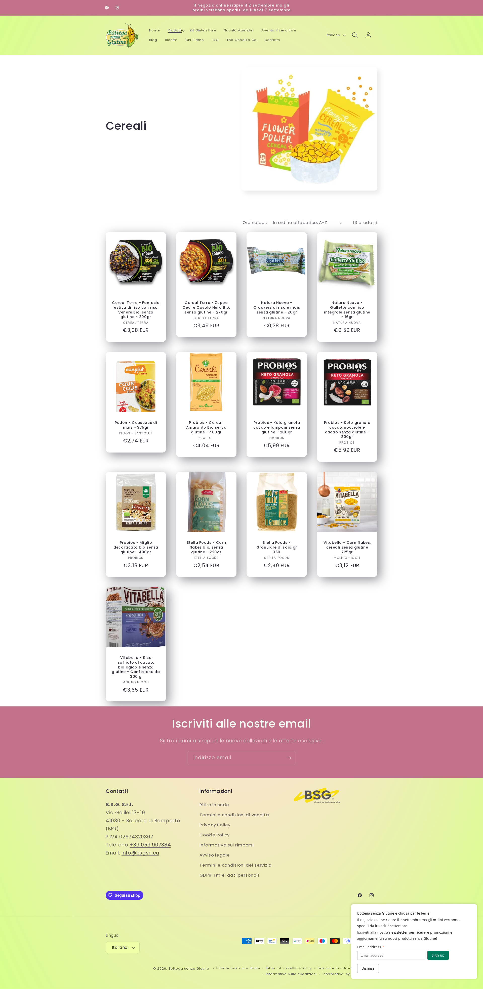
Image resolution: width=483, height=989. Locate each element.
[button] (176, 30)
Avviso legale (214, 855)
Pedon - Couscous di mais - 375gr (136, 425)
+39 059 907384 (150, 844)
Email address (370, 947)
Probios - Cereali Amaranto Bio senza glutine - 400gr (206, 427)
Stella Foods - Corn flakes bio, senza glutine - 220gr (206, 547)
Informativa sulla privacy (288, 968)
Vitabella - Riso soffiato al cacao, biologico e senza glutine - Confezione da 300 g (136, 667)
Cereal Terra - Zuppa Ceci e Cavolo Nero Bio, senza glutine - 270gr (206, 308)
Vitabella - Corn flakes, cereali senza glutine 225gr (347, 547)
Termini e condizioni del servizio (235, 865)
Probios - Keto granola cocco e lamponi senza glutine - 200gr (276, 427)
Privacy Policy (214, 825)
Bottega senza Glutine (189, 968)
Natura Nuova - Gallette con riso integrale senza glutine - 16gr (347, 310)
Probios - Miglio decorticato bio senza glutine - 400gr (135, 547)
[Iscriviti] (289, 758)
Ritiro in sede (214, 805)
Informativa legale (339, 974)
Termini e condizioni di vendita (234, 815)
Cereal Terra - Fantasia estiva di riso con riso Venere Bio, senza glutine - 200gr (135, 310)
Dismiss (368, 968)
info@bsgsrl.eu (140, 852)
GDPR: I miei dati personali (229, 875)
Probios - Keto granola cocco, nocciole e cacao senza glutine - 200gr (347, 429)
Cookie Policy (214, 835)
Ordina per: (255, 222)
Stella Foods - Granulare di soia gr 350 (276, 547)
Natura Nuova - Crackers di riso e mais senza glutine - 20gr (276, 308)
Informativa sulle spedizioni (291, 974)
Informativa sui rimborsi (226, 845)
